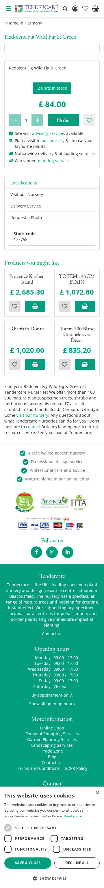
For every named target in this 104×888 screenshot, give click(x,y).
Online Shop (52, 728)
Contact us (52, 633)
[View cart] (95, 8)
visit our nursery (32, 415)
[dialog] (52, 837)
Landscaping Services (52, 745)
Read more (73, 816)
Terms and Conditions (38, 768)
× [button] (97, 793)
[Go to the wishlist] (85, 8)
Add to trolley (35, 306)
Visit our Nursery (26, 194)
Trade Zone (52, 751)
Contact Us (52, 762)
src (65, 8)
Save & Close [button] (28, 862)
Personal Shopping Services (52, 733)
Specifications (23, 183)
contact (33, 426)
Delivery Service (25, 206)
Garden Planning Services (52, 739)
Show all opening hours (52, 703)
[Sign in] (75, 8)
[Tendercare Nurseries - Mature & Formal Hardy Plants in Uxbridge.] (36, 8)
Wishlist (15, 306)
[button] (52, 878)
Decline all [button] (77, 862)
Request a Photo (26, 217)
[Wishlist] (85, 8)
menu (8, 8)
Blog (52, 756)
